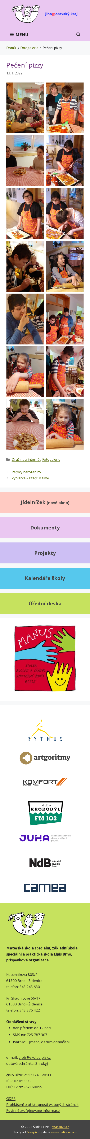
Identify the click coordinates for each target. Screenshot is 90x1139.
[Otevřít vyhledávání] (78, 34)
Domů (11, 48)
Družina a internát (26, 459)
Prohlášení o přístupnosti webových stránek (42, 1104)
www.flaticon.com (64, 1132)
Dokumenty (45, 527)
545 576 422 (29, 1010)
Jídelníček (45, 502)
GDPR (10, 1098)
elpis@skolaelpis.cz (35, 1057)
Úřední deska (45, 603)
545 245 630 (29, 986)
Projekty (45, 552)
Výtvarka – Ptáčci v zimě (30, 478)
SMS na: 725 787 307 (30, 1034)
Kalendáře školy (45, 578)
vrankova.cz (60, 1127)
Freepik (32, 1132)
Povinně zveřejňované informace (33, 1110)
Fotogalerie (29, 48)
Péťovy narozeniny (26, 472)
